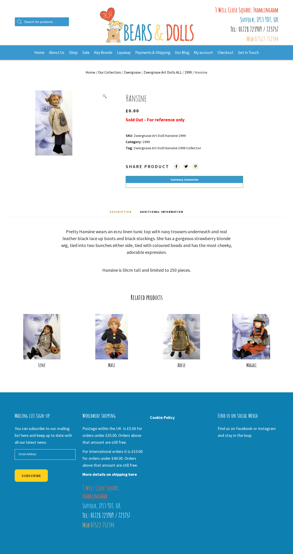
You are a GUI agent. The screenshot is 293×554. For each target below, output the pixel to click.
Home (90, 72)
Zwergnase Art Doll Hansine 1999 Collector (167, 148)
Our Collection (109, 72)
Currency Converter (184, 180)
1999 (188, 72)
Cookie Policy (162, 417)
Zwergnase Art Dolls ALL (163, 72)
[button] (104, 96)
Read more (45, 351)
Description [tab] (121, 211)
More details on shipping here (109, 474)
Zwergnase (132, 72)
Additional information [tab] (161, 211)
